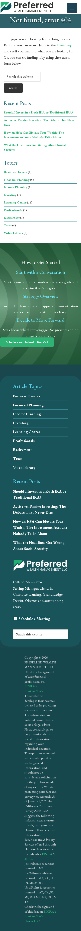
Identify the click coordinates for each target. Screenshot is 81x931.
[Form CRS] (33, 921)
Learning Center (15, 202)
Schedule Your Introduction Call (27, 342)
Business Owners (15, 172)
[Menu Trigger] (72, 8)
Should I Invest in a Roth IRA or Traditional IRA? (38, 112)
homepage (65, 45)
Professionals (13, 210)
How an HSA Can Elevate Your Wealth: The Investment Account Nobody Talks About (40, 527)
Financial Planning (17, 180)
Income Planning (15, 187)
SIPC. (28, 859)
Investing (10, 195)
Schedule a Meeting (34, 618)
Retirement (12, 218)
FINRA (47, 854)
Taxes (8, 225)
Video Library (13, 233)
